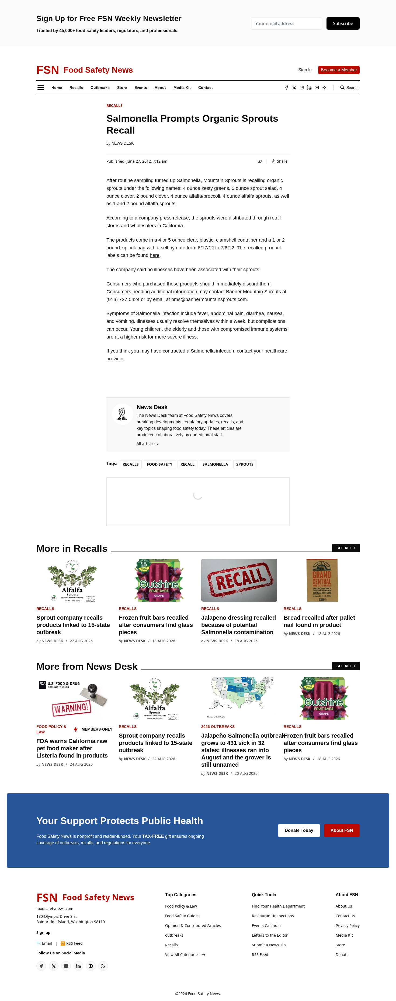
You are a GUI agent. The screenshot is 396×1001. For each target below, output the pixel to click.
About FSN (342, 830)
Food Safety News (204, 993)
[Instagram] (301, 87)
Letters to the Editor (270, 935)
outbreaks (174, 935)
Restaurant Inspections (273, 915)
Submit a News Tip (269, 944)
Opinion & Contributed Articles (193, 925)
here (154, 255)
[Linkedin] (309, 87)
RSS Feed (260, 954)
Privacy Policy (348, 925)
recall (187, 464)
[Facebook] (286, 87)
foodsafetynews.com (54, 908)
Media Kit (344, 935)
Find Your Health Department (278, 906)
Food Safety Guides (182, 915)
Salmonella (215, 464)
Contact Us (345, 915)
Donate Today (299, 830)
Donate (342, 954)
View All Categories (182, 954)
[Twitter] (294, 87)
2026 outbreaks (218, 726)
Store (340, 944)
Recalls (114, 105)
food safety (159, 464)
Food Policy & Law (181, 906)
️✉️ (44, 943)
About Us (344, 906)
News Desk (123, 143)
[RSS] (324, 87)
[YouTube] (316, 87)
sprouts (244, 464)
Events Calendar (266, 925)
